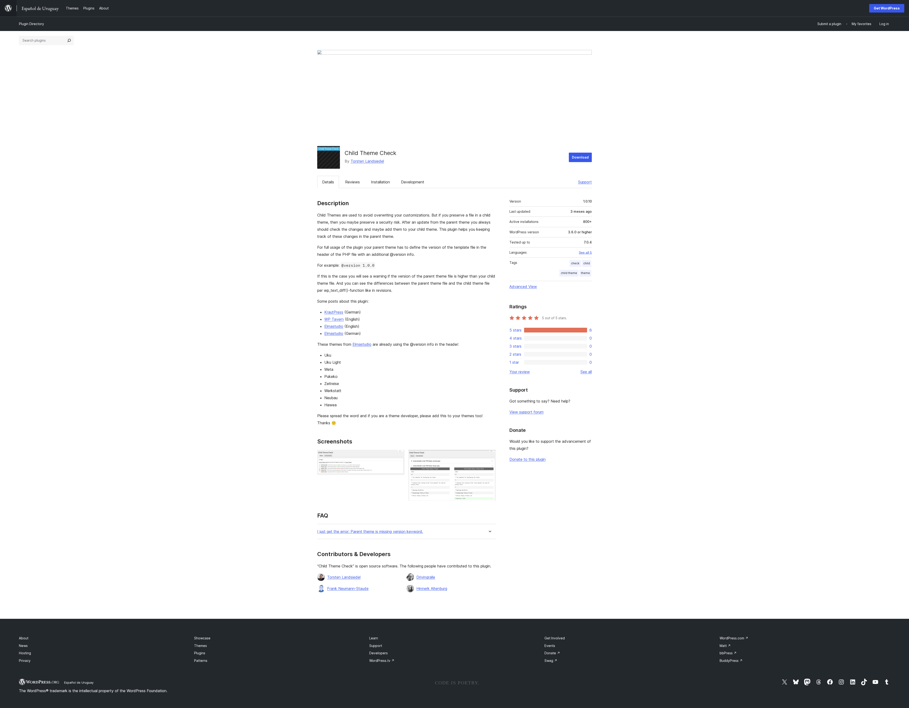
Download (580, 157)
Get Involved (554, 638)
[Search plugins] (69, 40)
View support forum (526, 412)
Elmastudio (333, 326)
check (575, 263)
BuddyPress (731, 661)
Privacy (25, 661)
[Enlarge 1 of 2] (398, 456)
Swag (550, 661)
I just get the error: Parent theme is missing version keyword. (370, 531)
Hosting (25, 653)
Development (412, 182)
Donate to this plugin (527, 459)
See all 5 (585, 252)
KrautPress (333, 312)
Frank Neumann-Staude (348, 588)
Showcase (202, 638)
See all (586, 371)
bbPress (728, 653)
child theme (569, 273)
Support (585, 182)
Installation (380, 182)
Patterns (200, 661)
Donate (552, 653)
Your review (519, 371)
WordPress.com (734, 638)
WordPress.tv (381, 661)
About (23, 638)
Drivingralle (425, 577)
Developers (378, 653)
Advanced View (523, 286)
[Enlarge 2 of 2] (489, 456)
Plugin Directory (31, 24)
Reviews (352, 182)
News (23, 646)
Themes (200, 646)
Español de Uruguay (79, 682)
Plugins (199, 653)
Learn (373, 638)
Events (549, 646)
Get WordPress (887, 8)
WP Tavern (334, 319)
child (586, 263)
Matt (725, 646)
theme (585, 273)
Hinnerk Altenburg (431, 588)
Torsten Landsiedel (367, 161)
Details (328, 182)
